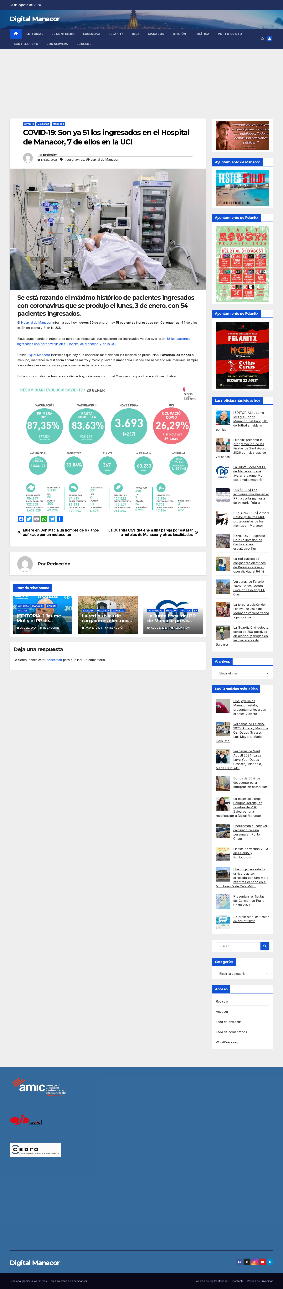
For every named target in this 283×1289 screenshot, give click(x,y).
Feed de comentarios (231, 1032)
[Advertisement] (141, 78)
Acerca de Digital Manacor (212, 1280)
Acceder (222, 1012)
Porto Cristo (230, 34)
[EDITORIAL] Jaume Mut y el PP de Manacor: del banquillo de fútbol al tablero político (242, 421)
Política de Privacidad (260, 1280)
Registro (222, 1001)
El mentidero (63, 34)
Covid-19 (29, 124)
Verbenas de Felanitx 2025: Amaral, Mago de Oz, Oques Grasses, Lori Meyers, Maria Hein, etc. (242, 732)
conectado (54, 660)
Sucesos (84, 44)
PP (195, 611)
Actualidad (155, 611)
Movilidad (118, 611)
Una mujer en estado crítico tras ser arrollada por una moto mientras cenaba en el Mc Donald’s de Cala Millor (242, 877)
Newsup (62, 1280)
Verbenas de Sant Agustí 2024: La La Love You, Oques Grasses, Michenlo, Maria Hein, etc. (239, 759)
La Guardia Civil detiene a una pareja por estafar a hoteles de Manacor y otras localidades (150, 532)
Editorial (34, 34)
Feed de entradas (228, 1022)
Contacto (238, 1280)
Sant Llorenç (26, 44)
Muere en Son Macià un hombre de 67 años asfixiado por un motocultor (61, 532)
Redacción (50, 154)
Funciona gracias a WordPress (29, 1280)
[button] (262, 39)
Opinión (179, 34)
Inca (136, 34)
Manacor (156, 34)
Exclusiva (91, 34)
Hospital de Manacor (36, 322)
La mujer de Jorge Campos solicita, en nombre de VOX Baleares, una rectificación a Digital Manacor (239, 807)
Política (202, 34)
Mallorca (43, 124)
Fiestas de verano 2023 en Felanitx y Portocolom (250, 853)
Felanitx (116, 34)
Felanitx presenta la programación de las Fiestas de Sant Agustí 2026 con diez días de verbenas (241, 448)
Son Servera (57, 44)
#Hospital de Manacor (102, 159)
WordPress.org (227, 1042)
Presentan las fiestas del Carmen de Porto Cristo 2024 (249, 900)
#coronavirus (74, 159)
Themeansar (79, 1280)
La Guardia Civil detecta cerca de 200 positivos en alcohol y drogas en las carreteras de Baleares (242, 636)
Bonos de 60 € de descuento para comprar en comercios (250, 782)
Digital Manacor (34, 19)
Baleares (88, 611)
